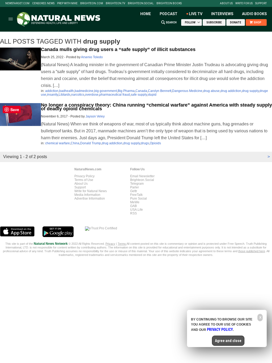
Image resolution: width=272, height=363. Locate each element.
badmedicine (84, 91)
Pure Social (138, 198)
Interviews (222, 14)
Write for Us (244, 3)
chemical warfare (57, 143)
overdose (92, 94)
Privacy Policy (84, 176)
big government (105, 91)
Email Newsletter (142, 176)
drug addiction (230, 91)
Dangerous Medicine (187, 91)
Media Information (87, 195)
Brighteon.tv (115, 3)
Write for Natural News (90, 191)
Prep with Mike (67, 3)
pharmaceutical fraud (114, 94)
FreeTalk (136, 195)
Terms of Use (83, 180)
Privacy (110, 243)
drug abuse (211, 91)
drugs (145, 143)
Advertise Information (89, 198)
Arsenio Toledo (92, 57)
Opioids (155, 143)
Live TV (195, 14)
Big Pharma (126, 91)
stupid (152, 94)
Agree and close (228, 341)
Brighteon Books (169, 3)
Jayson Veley (95, 116)
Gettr (133, 191)
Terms (122, 243)
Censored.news (43, 3)
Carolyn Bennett (159, 91)
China (75, 143)
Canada (141, 91)
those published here (251, 251)
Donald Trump (90, 143)
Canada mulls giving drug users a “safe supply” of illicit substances (118, 49)
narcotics (77, 94)
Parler (134, 187)
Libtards (64, 94)
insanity (52, 94)
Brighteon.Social (141, 3)
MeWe (134, 202)
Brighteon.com (91, 3)
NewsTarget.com (17, 3)
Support (261, 3)
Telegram (137, 183)
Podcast (168, 14)
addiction (51, 91)
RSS (133, 213)
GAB (133, 206)
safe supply (139, 94)
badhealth (66, 91)
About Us (226, 3)
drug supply (250, 91)
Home (145, 14)
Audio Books (254, 14)
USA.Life (136, 210)
